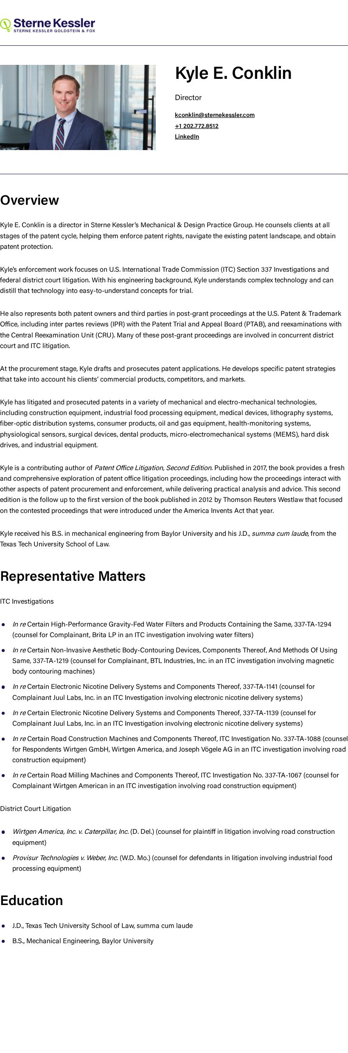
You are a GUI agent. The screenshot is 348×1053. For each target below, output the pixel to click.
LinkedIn (187, 137)
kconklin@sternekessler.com (215, 115)
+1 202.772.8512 (197, 126)
